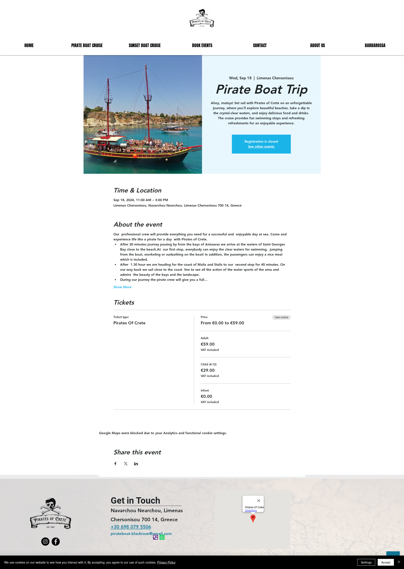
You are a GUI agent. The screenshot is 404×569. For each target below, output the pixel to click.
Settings (366, 562)
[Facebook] (56, 541)
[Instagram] (45, 541)
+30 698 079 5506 (131, 527)
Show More (122, 287)
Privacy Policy (166, 562)
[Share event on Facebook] (115, 463)
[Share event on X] (126, 463)
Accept (385, 562)
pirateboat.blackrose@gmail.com (141, 533)
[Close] (398, 562)
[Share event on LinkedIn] (136, 463)
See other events (261, 147)
